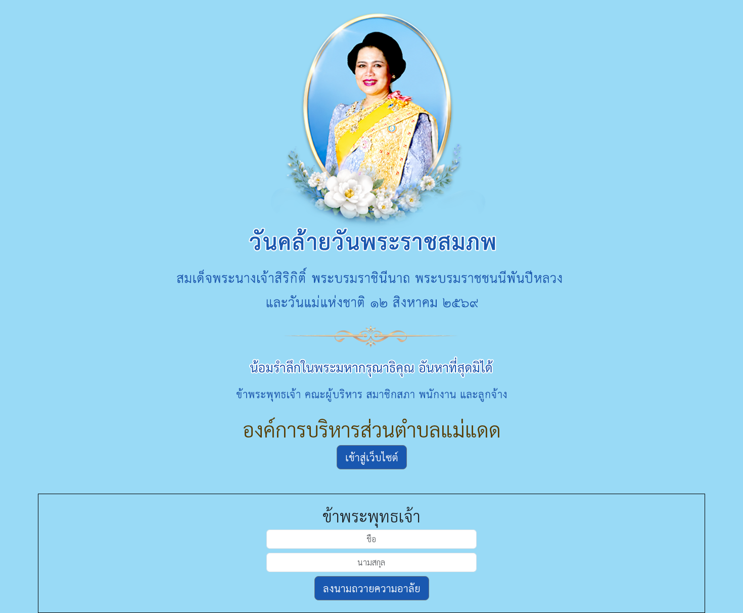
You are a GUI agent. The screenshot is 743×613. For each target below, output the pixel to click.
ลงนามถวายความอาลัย (372, 588)
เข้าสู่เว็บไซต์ (371, 457)
